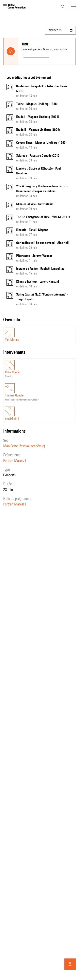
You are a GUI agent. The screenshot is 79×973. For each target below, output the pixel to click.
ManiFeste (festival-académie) (24, 446)
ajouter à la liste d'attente (63, 56)
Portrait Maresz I (14, 460)
